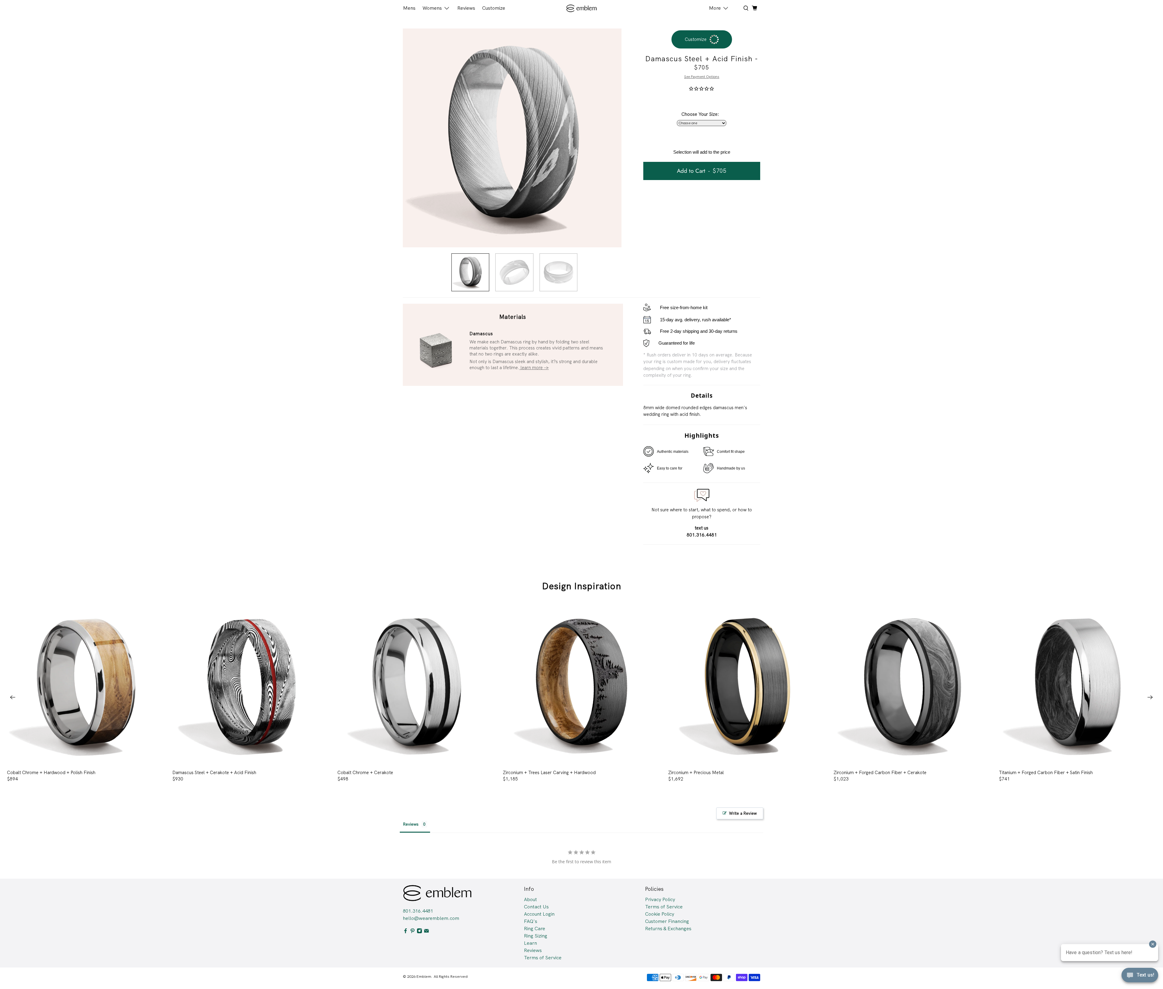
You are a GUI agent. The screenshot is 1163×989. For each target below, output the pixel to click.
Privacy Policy (660, 899)
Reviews (466, 8)
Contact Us (536, 907)
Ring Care (534, 928)
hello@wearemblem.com (431, 918)
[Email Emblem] (426, 932)
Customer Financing (667, 921)
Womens (432, 8)
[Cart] (754, 8)
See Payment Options (701, 76)
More (715, 8)
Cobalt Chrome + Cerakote (365, 772)
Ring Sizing (535, 936)
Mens (409, 8)
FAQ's (530, 921)
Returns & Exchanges (668, 928)
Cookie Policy (659, 914)
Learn (530, 943)
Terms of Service (543, 957)
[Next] (1150, 697)
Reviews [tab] (411, 824)
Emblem (423, 976)
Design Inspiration (581, 586)
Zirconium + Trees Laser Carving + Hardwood (549, 772)
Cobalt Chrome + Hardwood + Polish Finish (51, 772)
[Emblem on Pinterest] (412, 932)
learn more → (534, 368)
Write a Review (743, 813)
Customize (493, 8)
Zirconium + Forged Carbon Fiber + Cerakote (879, 772)
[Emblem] (582, 8)
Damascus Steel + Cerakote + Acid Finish (214, 772)
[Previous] (12, 697)
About (530, 899)
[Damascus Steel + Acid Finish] (512, 137)
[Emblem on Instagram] (419, 932)
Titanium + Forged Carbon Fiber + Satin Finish (1046, 772)
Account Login (539, 914)
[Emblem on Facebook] (405, 932)
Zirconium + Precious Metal (696, 772)
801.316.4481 (418, 911)
